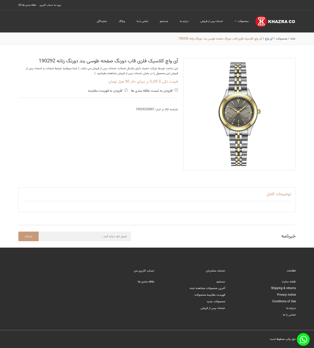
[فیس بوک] (303, 339)
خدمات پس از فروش (211, 21)
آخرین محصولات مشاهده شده (207, 288)
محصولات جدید (216, 301)
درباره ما (184, 21)
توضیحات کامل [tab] (278, 194)
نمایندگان (102, 21)
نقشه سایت (289, 281)
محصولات (243, 21)
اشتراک (28, 236)
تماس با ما (142, 21)
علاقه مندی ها (146, 281)
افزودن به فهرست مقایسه (105, 90)
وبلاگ (122, 21)
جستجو (164, 21)
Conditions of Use (284, 301)
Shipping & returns (283, 288)
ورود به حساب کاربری (50, 5)
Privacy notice (286, 294)
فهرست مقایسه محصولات (209, 294)
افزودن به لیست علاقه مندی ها (152, 90)
